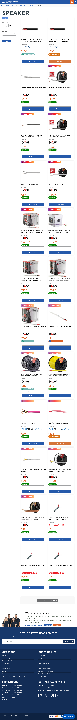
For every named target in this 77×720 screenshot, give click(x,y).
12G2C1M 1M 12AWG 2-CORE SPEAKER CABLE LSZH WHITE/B (59, 327)
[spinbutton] (29, 57)
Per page (5, 26)
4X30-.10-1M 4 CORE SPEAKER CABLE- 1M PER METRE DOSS (33, 470)
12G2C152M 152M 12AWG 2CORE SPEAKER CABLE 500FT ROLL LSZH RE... (33, 327)
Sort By (4, 31)
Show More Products (49, 600)
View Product (60, 61)
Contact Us (49, 625)
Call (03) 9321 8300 (34, 625)
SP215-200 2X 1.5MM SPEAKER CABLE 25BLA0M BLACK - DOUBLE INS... (59, 40)
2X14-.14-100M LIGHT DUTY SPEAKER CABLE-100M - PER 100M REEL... (59, 88)
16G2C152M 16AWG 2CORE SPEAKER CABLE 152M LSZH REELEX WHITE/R (32, 231)
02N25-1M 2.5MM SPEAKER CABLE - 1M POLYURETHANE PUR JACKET (32, 566)
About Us (57, 625)
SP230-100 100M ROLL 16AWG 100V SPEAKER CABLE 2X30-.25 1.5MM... (32, 375)
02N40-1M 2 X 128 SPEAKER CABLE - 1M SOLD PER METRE (60, 566)
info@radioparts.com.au (53, 688)
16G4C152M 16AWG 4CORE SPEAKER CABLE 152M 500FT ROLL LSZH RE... (59, 231)
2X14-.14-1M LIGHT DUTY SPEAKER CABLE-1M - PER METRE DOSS (33, 88)
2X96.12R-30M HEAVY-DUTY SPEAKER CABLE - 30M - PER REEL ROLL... (32, 518)
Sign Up (70, 641)
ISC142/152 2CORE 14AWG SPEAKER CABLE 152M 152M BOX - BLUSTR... (59, 422)
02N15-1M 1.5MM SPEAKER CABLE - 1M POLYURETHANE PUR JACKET (59, 518)
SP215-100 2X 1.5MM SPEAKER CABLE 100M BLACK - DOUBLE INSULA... (32, 40)
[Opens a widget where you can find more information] (68, 716)
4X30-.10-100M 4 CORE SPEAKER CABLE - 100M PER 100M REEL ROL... (60, 470)
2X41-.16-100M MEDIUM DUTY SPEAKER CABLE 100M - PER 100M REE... (60, 183)
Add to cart (34, 61)
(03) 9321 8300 (51, 685)
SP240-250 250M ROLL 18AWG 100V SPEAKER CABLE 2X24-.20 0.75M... (59, 375)
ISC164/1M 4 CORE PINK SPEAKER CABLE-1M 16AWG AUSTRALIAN (33, 422)
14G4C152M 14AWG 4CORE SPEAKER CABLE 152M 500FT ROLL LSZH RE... (59, 279)
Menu (3, 2)
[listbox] (11, 26)
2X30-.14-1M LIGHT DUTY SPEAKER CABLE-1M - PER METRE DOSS (31, 135)
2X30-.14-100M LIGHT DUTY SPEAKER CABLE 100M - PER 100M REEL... (59, 135)
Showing (5, 22)
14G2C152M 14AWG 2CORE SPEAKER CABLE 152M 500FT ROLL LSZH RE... (32, 279)
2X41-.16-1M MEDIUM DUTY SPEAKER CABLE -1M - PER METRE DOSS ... (32, 183)
